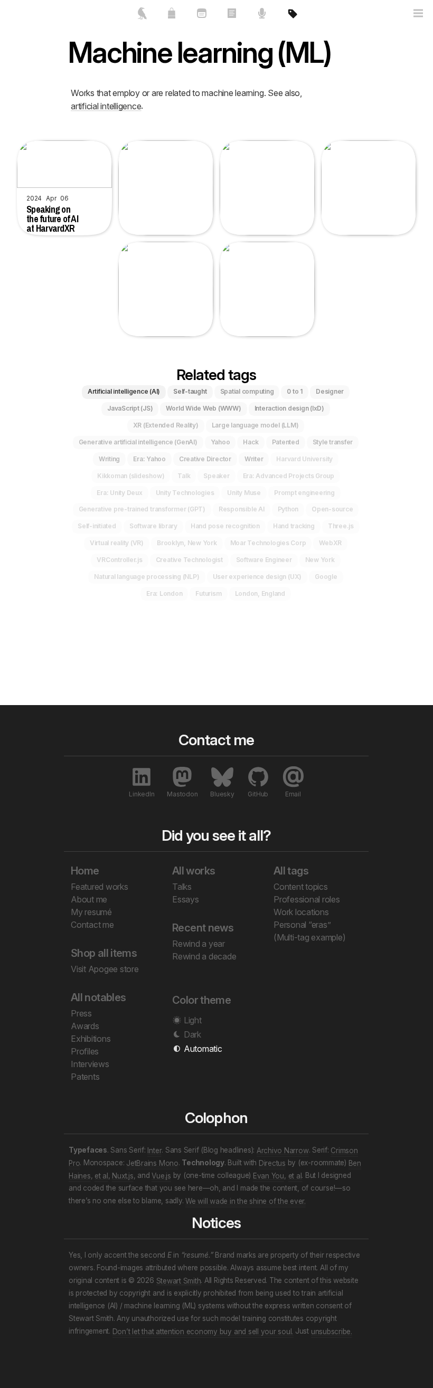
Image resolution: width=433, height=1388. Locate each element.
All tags (291, 870)
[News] (201, 17)
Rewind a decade (204, 956)
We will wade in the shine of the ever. (245, 1200)
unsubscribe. (331, 1331)
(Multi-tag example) (309, 937)
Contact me (92, 924)
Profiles (85, 1051)
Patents (85, 1076)
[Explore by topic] (292, 17)
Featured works (99, 886)
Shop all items (104, 953)
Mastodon (182, 794)
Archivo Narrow (283, 1150)
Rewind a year (198, 943)
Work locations (301, 912)
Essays (185, 899)
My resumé (91, 912)
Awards (85, 1026)
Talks (182, 886)
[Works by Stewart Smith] (141, 17)
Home (85, 870)
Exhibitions (90, 1038)
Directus (272, 1162)
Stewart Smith (178, 1280)
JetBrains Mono (152, 1162)
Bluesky (222, 794)
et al (101, 1175)
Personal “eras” (302, 924)
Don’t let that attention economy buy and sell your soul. (203, 1331)
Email (293, 794)
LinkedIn (141, 794)
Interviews (90, 1064)
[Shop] (171, 17)
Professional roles (307, 899)
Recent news (202, 927)
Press (81, 1013)
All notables (98, 997)
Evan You (268, 1175)
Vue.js (161, 1175)
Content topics (301, 886)
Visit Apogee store (105, 969)
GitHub (258, 794)
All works (193, 870)
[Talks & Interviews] (262, 17)
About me (89, 899)
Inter (154, 1150)
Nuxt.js (122, 1175)
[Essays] (231, 17)
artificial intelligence (106, 105)
